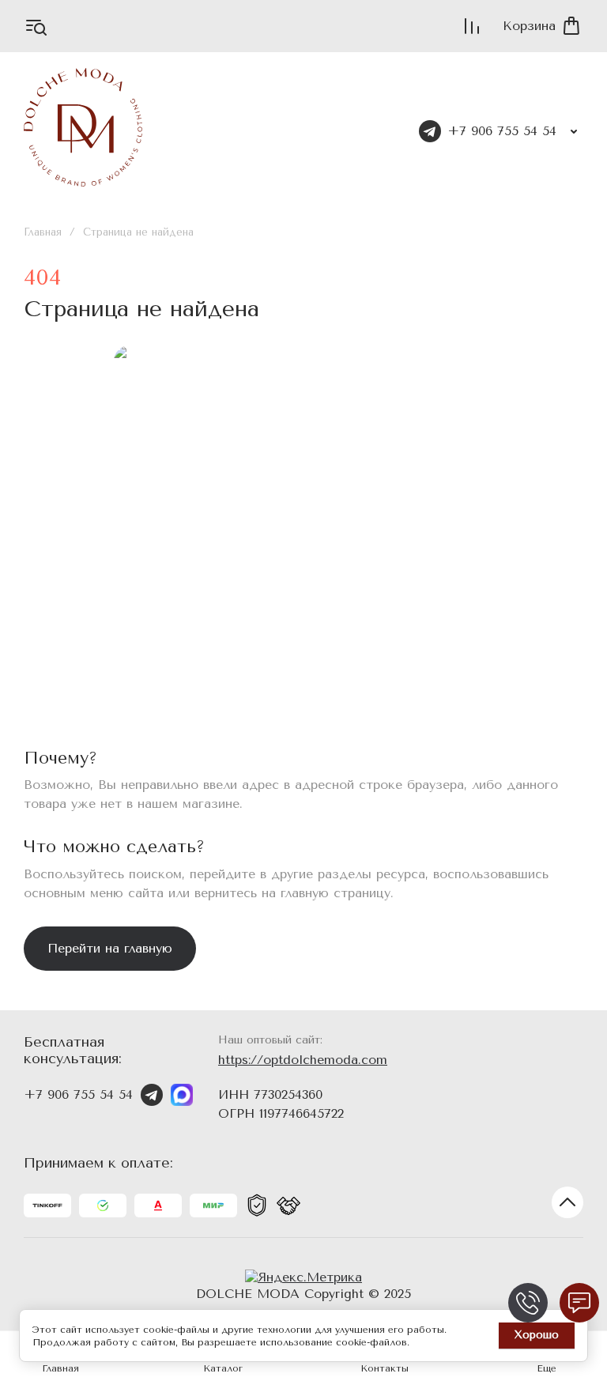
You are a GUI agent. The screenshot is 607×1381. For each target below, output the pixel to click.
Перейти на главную (109, 948)
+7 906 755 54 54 (501, 130)
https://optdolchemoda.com (302, 1059)
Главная (43, 232)
